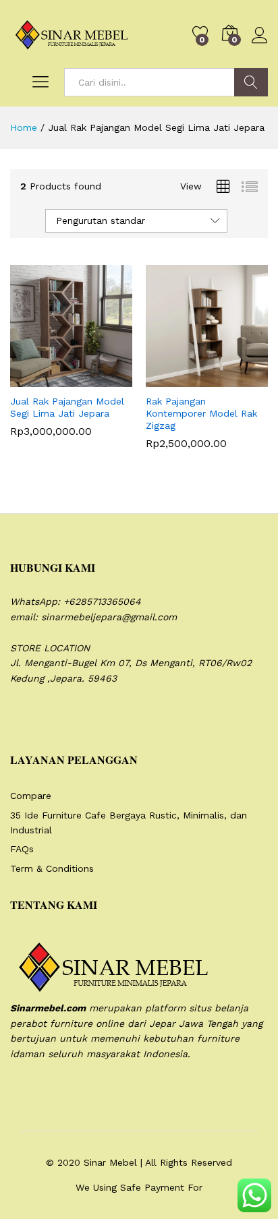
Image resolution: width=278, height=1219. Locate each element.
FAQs (22, 848)
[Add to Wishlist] (100, 378)
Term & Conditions (52, 868)
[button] (38, 378)
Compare (30, 795)
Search (251, 82)
